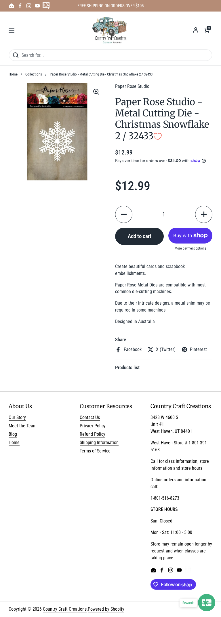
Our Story (17, 417)
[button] (206, 30)
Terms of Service (95, 451)
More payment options (190, 248)
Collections (33, 74)
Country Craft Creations (65, 609)
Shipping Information (99, 442)
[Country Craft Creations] (110, 30)
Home (13, 74)
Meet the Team (23, 426)
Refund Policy (92, 434)
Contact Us (90, 417)
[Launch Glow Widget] (206, 602)
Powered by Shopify (106, 609)
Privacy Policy (93, 426)
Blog (13, 434)
